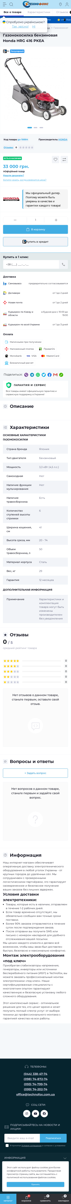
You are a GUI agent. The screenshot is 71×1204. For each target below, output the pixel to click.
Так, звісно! (20, 26)
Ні (33, 26)
